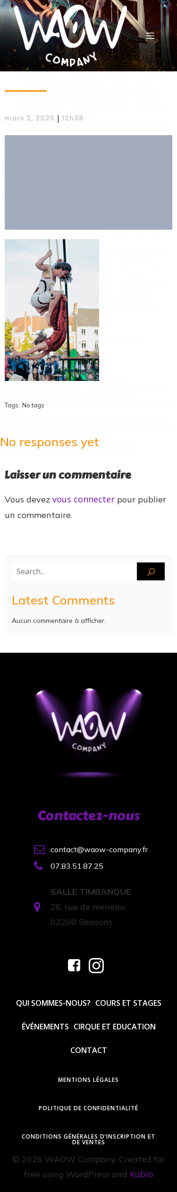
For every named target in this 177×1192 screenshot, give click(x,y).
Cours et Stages (128, 1003)
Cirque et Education (115, 1026)
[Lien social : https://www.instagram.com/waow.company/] (100, 965)
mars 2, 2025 (30, 118)
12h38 (73, 118)
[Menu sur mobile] (150, 35)
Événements (45, 1026)
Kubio (141, 1174)
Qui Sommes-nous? (53, 1003)
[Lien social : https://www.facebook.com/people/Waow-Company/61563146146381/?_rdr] (78, 965)
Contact (88, 1050)
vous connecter (83, 499)
